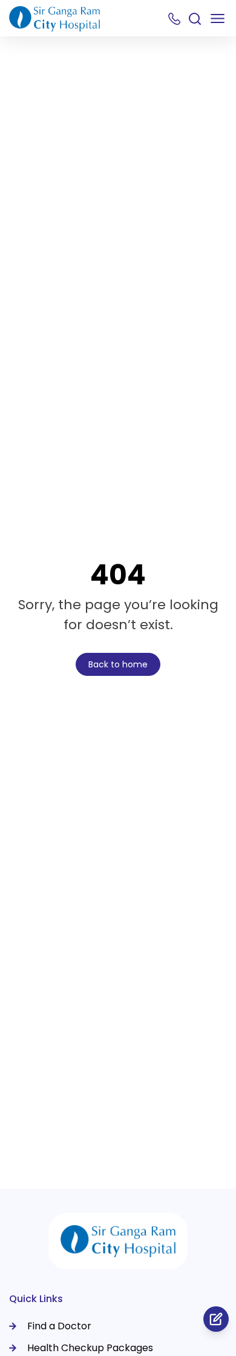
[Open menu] (217, 18)
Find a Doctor (59, 1326)
